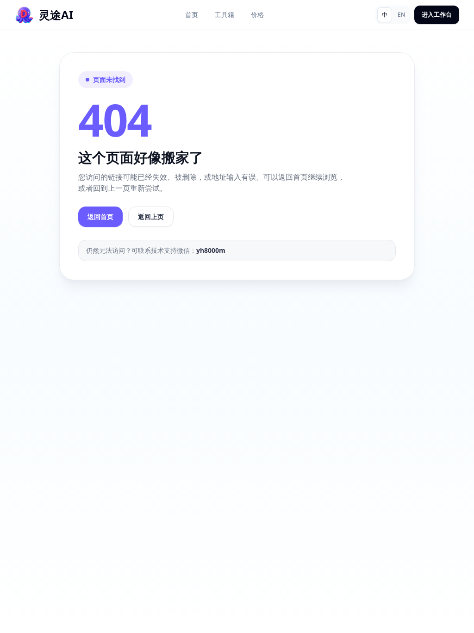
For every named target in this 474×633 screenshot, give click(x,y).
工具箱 (224, 14)
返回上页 (151, 216)
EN (401, 15)
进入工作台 (437, 14)
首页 (191, 14)
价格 (257, 14)
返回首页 (100, 216)
